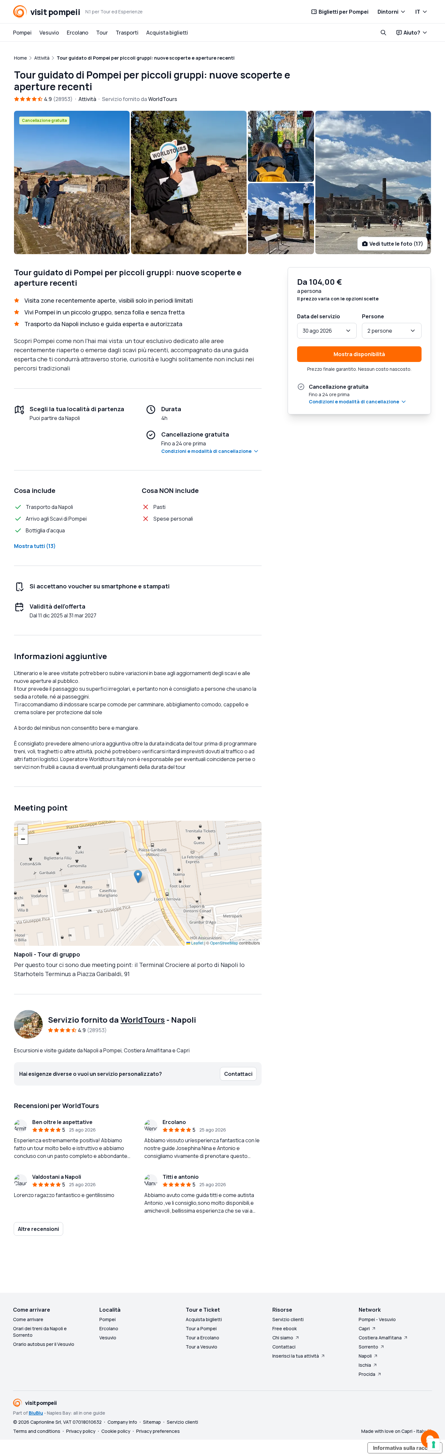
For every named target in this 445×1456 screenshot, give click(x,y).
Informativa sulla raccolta (405, 1448)
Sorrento (368, 1347)
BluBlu (36, 1413)
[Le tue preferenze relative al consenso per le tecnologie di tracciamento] (433, 1444)
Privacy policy (80, 1431)
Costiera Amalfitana (380, 1337)
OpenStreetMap (224, 942)
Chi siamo (282, 1337)
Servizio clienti (288, 1319)
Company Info (122, 1422)
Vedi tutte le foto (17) (396, 243)
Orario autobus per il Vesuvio (43, 1344)
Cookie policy (115, 1431)
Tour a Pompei (201, 1328)
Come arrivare (28, 1319)
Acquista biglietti (167, 32)
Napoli (365, 1356)
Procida (367, 1374)
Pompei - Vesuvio (377, 1319)
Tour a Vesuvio (201, 1347)
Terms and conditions (36, 1431)
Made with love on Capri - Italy (393, 1431)
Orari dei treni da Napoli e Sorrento (40, 1331)
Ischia (365, 1365)
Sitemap (152, 1422)
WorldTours (143, 1019)
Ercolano (77, 32)
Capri (364, 1328)
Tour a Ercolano (202, 1337)
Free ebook (284, 1328)
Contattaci (283, 1347)
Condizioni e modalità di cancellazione (206, 451)
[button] (138, 876)
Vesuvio (49, 32)
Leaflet (196, 942)
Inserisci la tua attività (295, 1356)
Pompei (22, 32)
